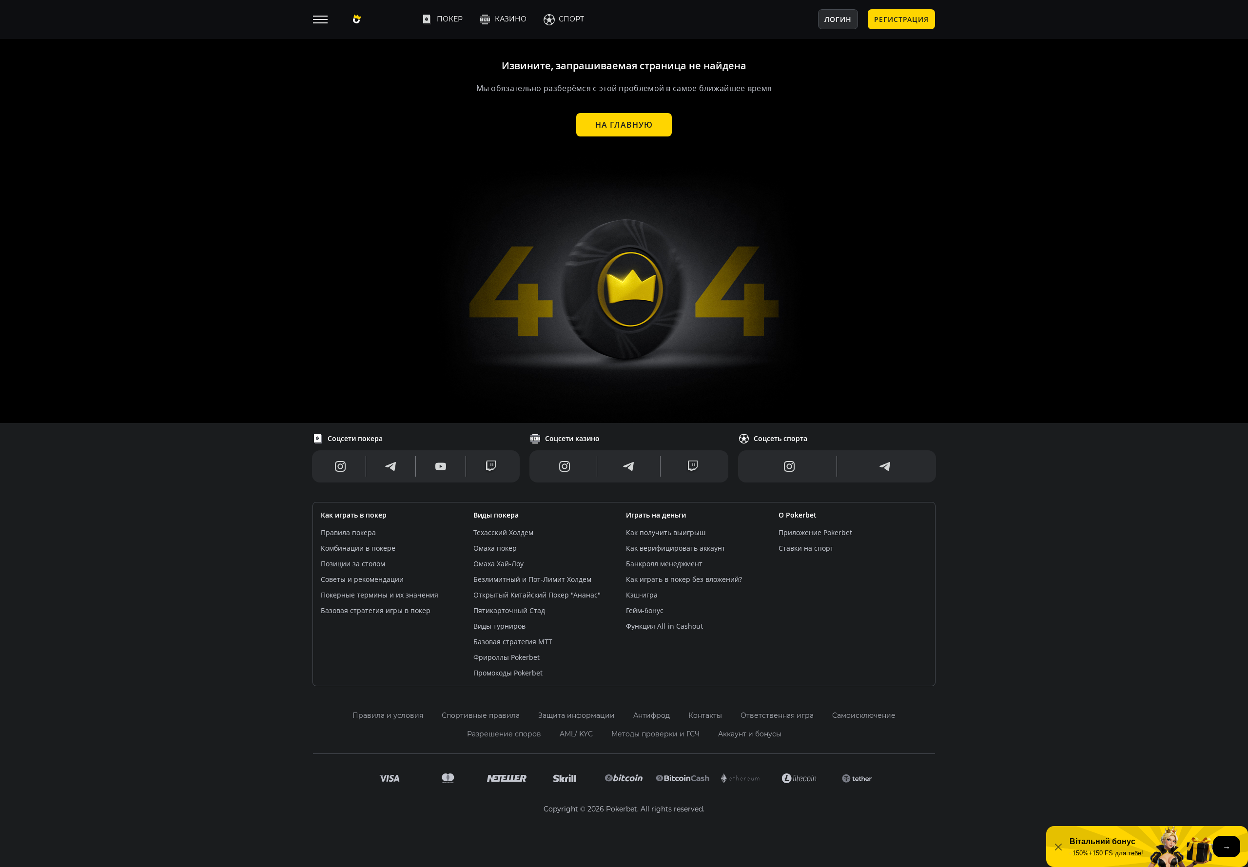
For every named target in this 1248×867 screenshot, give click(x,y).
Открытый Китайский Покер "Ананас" (537, 594)
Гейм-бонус (644, 610)
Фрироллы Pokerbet (506, 657)
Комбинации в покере (358, 548)
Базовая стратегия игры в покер (375, 610)
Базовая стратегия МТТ (512, 641)
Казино (510, 19)
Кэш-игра (642, 594)
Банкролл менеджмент (664, 563)
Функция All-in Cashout (664, 626)
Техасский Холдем (503, 532)
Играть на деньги (656, 515)
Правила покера (348, 532)
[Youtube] (440, 466)
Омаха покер (495, 548)
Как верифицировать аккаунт (675, 548)
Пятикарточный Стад (509, 610)
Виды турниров (499, 626)
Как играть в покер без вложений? (684, 579)
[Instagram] (340, 466)
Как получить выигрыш (665, 532)
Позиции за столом (353, 563)
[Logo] (378, 19)
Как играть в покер (354, 515)
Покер (450, 19)
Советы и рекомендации (362, 579)
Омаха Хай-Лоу (498, 563)
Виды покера (496, 515)
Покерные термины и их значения (379, 594)
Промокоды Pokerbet (508, 672)
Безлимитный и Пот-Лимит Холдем (532, 579)
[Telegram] (390, 466)
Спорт (571, 19)
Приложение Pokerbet (815, 532)
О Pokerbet (798, 515)
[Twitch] (491, 466)
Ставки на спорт (806, 548)
